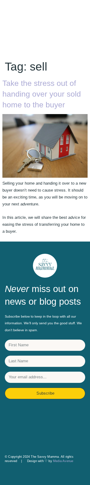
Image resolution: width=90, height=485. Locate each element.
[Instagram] (45, 414)
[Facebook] (45, 424)
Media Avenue (63, 461)
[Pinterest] (45, 434)
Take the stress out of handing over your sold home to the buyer (41, 94)
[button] (45, 474)
